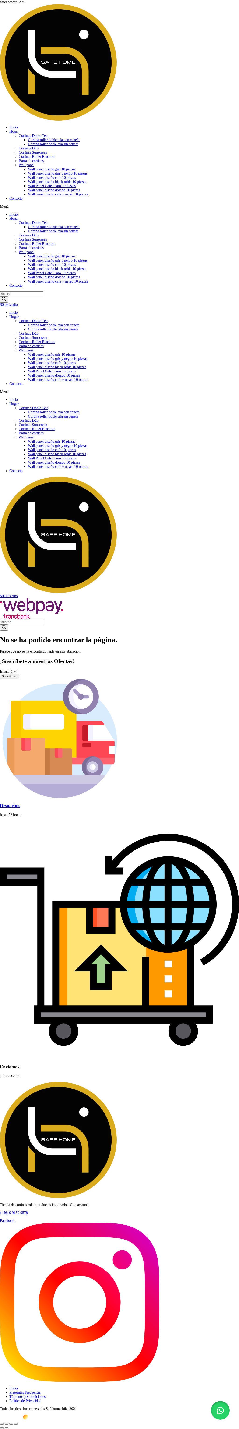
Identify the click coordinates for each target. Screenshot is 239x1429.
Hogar (14, 131)
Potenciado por (11, 1418)
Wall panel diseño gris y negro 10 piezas (57, 173)
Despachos (10, 805)
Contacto (16, 198)
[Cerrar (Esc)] (16, 1424)
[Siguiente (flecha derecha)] (6, 1428)
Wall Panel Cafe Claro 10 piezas (52, 186)
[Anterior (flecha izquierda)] (2, 1428)
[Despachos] (60, 797)
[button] (119, 206)
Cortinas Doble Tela (33, 136)
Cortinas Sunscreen (33, 152)
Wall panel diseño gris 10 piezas (51, 169)
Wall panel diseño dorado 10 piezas (54, 190)
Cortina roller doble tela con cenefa (54, 140)
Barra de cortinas (31, 161)
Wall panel (26, 165)
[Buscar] (4, 299)
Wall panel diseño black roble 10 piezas (57, 182)
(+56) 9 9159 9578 (14, 1213)
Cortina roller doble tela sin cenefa (53, 144)
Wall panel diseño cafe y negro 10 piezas (58, 194)
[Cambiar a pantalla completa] (6, 1424)
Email (5, 671)
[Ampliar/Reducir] (2, 1424)
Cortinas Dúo (29, 148)
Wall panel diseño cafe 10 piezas (52, 177)
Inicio (13, 127)
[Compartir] (11, 1424)
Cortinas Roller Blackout (37, 156)
